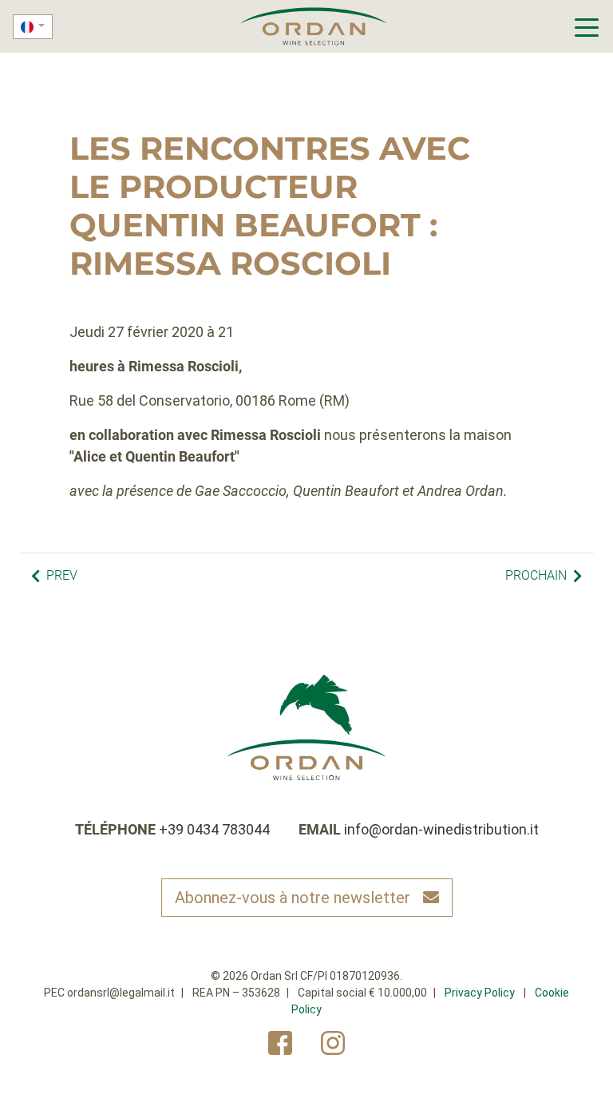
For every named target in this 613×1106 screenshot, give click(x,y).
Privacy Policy (480, 992)
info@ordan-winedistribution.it (441, 829)
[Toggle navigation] (587, 26)
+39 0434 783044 (214, 829)
